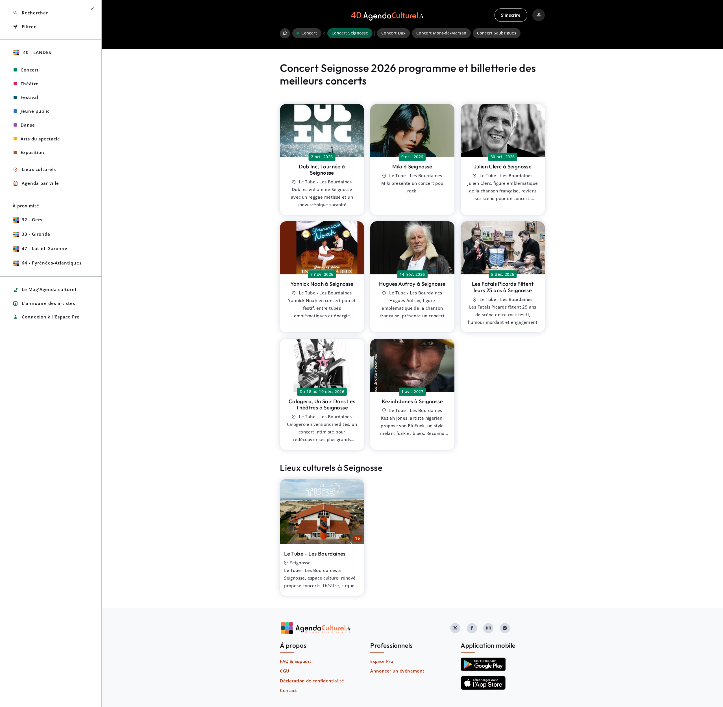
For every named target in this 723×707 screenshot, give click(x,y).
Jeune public (35, 111)
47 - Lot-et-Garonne (44, 248)
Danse (28, 125)
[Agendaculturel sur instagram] (488, 628)
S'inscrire (511, 15)
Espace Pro (381, 661)
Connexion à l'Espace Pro (46, 317)
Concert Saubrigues (496, 33)
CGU (284, 671)
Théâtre (30, 83)
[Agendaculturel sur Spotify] (505, 628)
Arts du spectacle (40, 139)
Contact (288, 690)
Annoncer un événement (397, 671)
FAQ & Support (295, 661)
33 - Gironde (36, 234)
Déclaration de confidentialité (312, 681)
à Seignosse (322, 169)
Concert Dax (393, 33)
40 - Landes (36, 52)
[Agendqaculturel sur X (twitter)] (455, 628)
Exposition (32, 152)
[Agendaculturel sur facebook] (472, 628)
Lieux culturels (34, 169)
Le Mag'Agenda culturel (44, 290)
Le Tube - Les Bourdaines (315, 553)
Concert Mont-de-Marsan (441, 33)
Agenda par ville (36, 183)
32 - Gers (32, 219)
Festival (29, 97)
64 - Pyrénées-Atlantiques (52, 263)
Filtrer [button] (24, 26)
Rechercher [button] (30, 13)
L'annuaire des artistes (44, 303)
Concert (30, 70)
